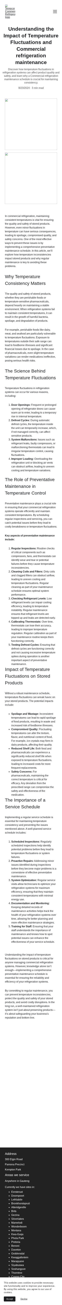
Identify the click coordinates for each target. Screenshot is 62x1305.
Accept (9, 1299)
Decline (24, 1299)
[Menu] (55, 11)
